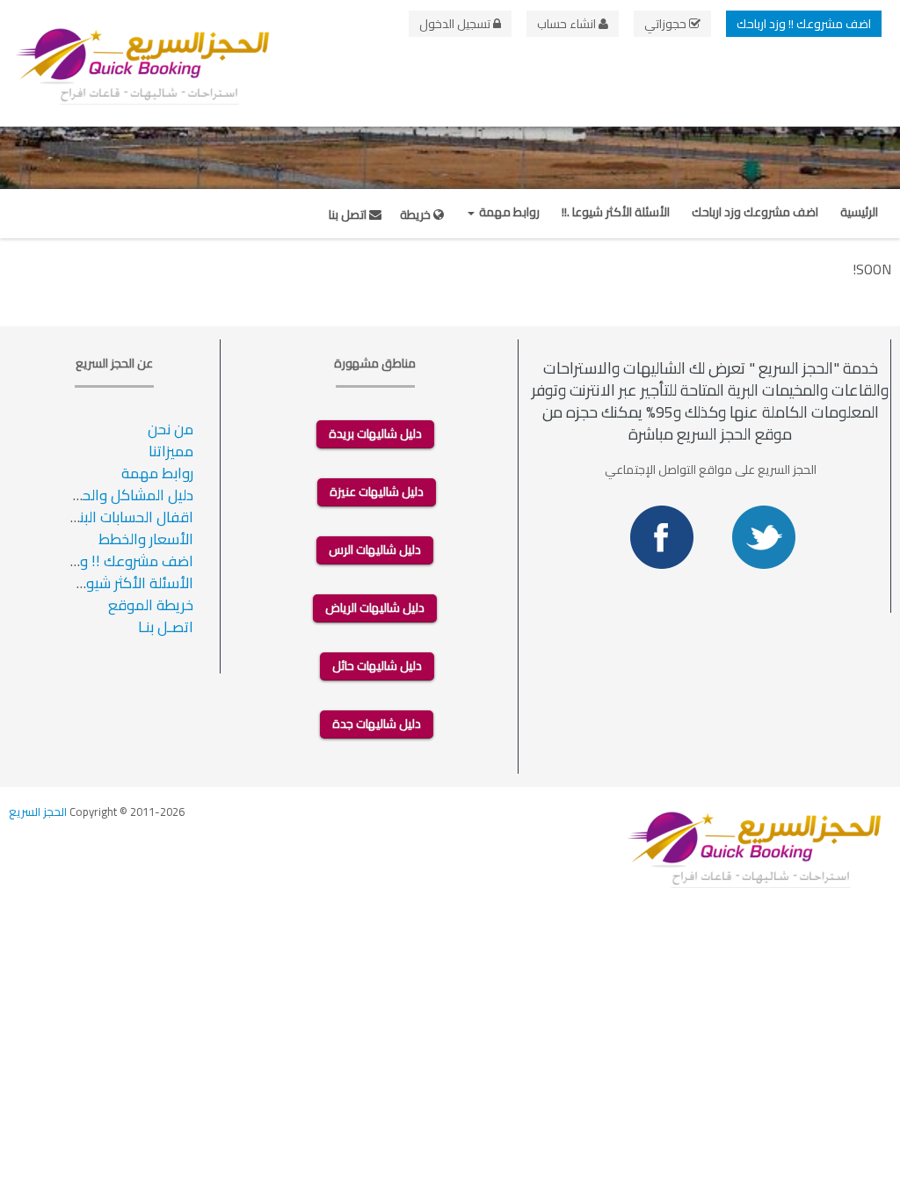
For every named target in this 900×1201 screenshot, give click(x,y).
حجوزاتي (666, 23)
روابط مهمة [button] (508, 211)
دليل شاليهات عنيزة (377, 491)
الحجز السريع (38, 811)
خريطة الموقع (150, 605)
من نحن (170, 429)
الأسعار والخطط (145, 539)
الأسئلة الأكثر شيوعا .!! (616, 211)
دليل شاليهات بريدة (375, 433)
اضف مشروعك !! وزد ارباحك (804, 23)
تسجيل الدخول (456, 23)
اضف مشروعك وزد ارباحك (755, 211)
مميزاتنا (171, 451)
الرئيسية (859, 211)
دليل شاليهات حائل (377, 665)
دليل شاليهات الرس (375, 549)
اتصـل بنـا (165, 627)
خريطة (416, 214)
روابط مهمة (157, 473)
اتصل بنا (349, 214)
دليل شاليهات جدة (376, 723)
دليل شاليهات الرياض (375, 607)
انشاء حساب (568, 23)
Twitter (763, 537)
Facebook (661, 537)
